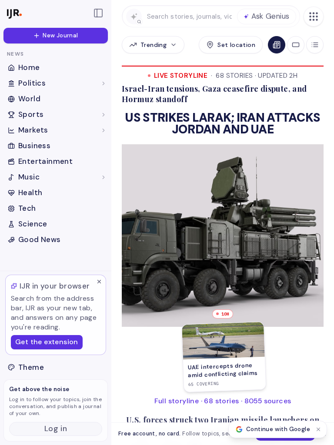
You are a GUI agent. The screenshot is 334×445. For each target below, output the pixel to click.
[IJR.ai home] (45, 13)
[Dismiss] (99, 282)
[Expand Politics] (103, 83)
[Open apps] (313, 16)
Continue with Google (278, 429)
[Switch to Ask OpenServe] (134, 16)
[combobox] (189, 16)
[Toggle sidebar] (98, 13)
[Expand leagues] (103, 114)
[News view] (276, 44)
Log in (55, 428)
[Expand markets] (103, 130)
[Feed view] (295, 44)
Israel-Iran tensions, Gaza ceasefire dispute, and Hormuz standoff (214, 93)
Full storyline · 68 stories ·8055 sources (222, 400)
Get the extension (46, 341)
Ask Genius (270, 16)
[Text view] (315, 44)
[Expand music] (103, 177)
